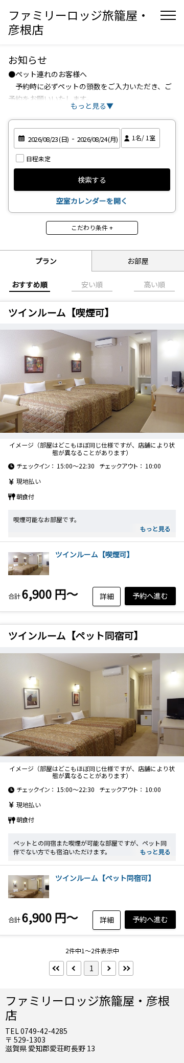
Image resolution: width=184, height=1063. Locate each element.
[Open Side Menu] (168, 15)
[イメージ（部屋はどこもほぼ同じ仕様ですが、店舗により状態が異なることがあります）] (92, 381)
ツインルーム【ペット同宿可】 (105, 878)
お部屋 (138, 261)
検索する (92, 180)
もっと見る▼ (92, 106)
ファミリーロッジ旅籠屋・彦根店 (78, 22)
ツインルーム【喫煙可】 (94, 554)
